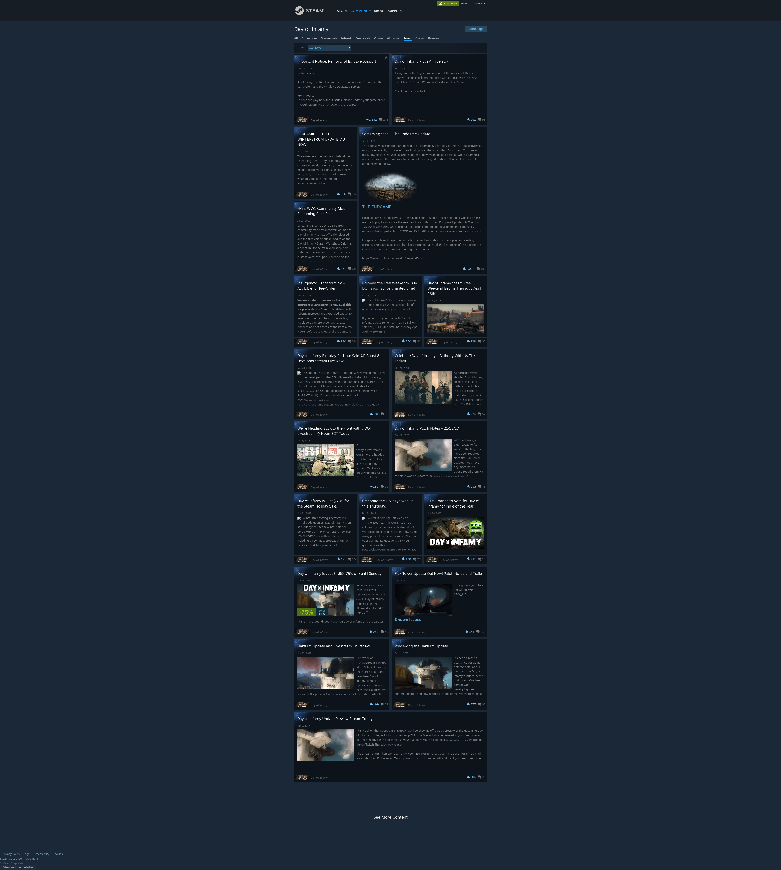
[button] (329, 48)
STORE (342, 11)
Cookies (58, 854)
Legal (26, 854)
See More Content (391, 817)
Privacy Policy (11, 854)
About (379, 11)
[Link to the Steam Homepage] (309, 14)
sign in (464, 3)
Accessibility (41, 854)
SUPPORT (395, 11)
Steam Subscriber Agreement (19, 858)
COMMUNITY (361, 11)
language (477, 3)
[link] (18, 867)
